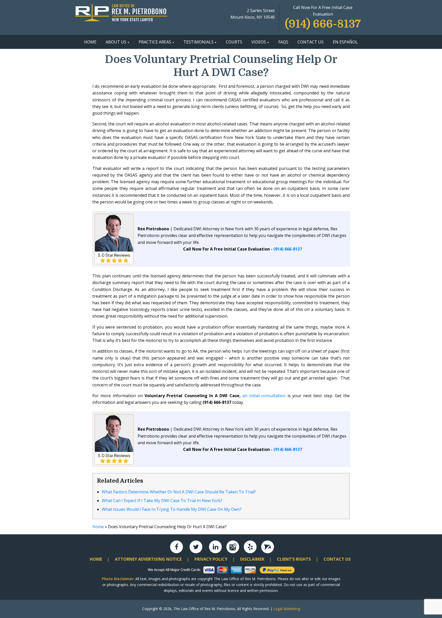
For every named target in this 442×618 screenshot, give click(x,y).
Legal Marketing (286, 608)
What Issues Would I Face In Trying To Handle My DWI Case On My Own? (171, 509)
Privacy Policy (210, 559)
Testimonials (198, 42)
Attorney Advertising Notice (148, 559)
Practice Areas (155, 42)
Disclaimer (252, 559)
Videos (258, 42)
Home (90, 42)
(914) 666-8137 (323, 24)
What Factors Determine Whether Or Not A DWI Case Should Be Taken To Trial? (179, 492)
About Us (116, 42)
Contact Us (310, 42)
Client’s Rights (294, 559)
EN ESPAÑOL (345, 42)
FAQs (283, 42)
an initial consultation (264, 395)
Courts (234, 42)
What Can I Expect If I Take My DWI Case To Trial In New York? (162, 500)
